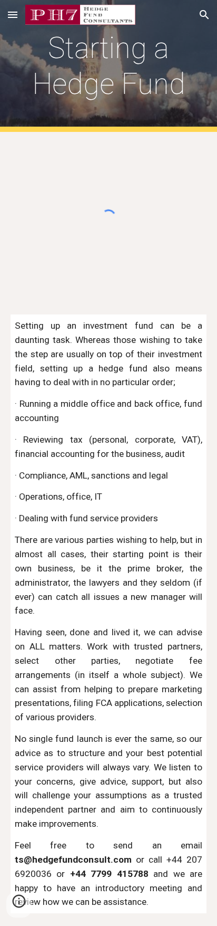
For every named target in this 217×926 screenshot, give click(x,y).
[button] (12, 14)
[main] (108, 66)
